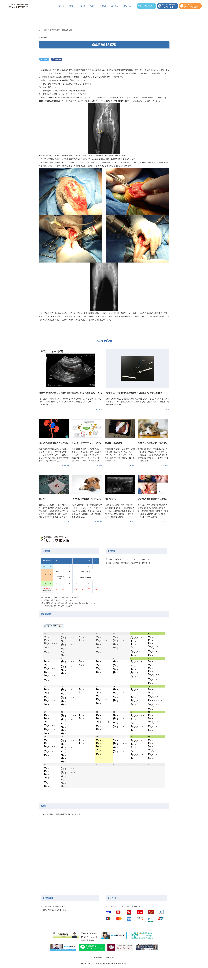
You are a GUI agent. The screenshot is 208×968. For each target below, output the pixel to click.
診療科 (92, 6)
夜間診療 (103, 6)
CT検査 (82, 6)
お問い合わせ (127, 6)
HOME (61, 6)
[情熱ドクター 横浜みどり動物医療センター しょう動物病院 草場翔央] (89, 936)
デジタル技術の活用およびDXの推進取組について (104, 957)
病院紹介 (71, 6)
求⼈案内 (114, 6)
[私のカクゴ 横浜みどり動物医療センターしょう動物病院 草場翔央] (66, 936)
